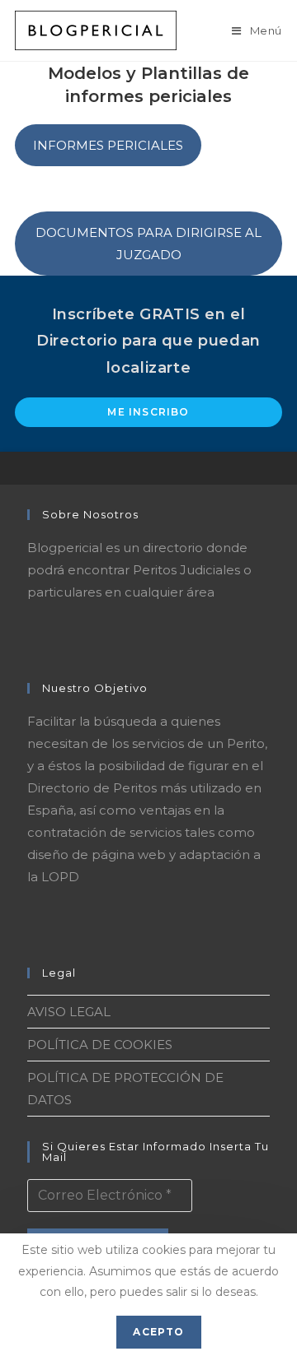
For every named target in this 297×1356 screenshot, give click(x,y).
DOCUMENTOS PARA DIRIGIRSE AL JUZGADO (148, 243)
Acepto (158, 1332)
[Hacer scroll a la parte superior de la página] (276, 468)
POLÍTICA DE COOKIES (99, 1044)
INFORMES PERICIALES (108, 145)
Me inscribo (148, 412)
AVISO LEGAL (69, 1011)
